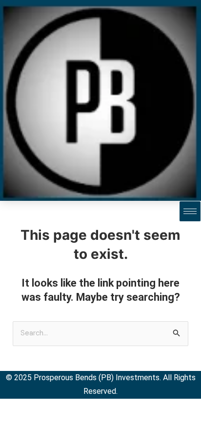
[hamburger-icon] (190, 211)
